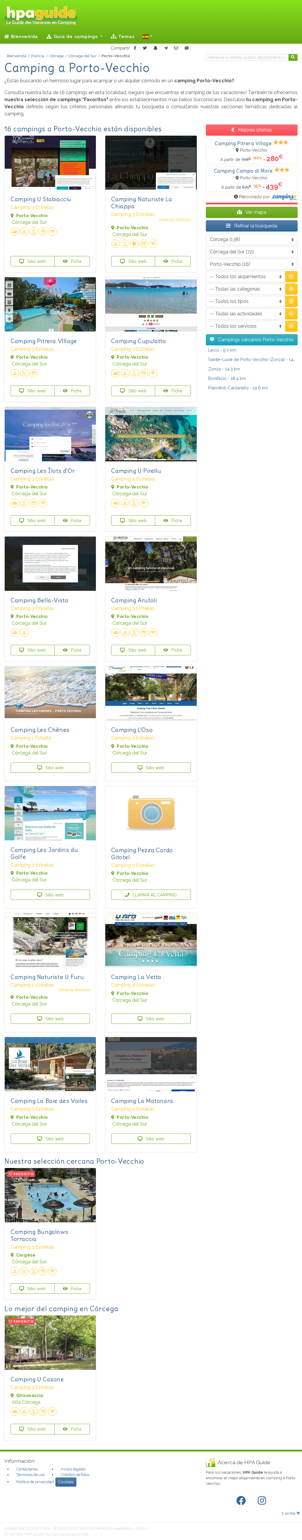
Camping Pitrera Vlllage (44, 341)
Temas (126, 36)
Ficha (75, 261)
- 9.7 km (222, 349)
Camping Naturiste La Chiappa (141, 202)
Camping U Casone (37, 1379)
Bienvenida (23, 36)
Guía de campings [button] (75, 36)
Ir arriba (288, 1513)
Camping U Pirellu (136, 470)
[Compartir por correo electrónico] (176, 48)
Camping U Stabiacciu (41, 199)
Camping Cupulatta (138, 341)
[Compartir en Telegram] (165, 48)
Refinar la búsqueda (255, 226)
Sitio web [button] (36, 261)
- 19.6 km (238, 387)
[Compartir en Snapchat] (155, 48)
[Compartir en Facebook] (135, 48)
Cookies (66, 1482)
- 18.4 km (227, 378)
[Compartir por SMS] (186, 48)
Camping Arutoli (134, 600)
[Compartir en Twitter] (145, 48)
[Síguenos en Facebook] (242, 1501)
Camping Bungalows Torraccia (39, 1235)
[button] (147, 36)
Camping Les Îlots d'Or (43, 470)
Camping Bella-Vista (39, 600)
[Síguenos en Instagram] (263, 1501)
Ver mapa (255, 212)
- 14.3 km (224, 368)
